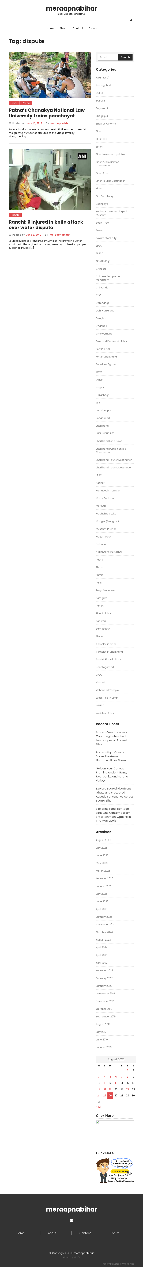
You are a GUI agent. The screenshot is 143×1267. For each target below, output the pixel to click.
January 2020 (104, 986)
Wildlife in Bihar (105, 713)
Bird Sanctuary (105, 196)
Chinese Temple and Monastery (108, 278)
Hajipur (100, 387)
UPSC (99, 674)
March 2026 (103, 871)
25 (104, 1095)
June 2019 (102, 1039)
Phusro (100, 567)
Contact (78, 28)
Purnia (99, 575)
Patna (26, 103)
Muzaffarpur (103, 536)
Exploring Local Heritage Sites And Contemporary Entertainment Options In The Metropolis (113, 815)
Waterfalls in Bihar (107, 698)
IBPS (98, 402)
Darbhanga (103, 303)
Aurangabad (103, 85)
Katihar (100, 483)
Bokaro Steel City (106, 238)
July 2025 (101, 894)
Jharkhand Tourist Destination (114, 460)
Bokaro (100, 230)
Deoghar (101, 318)
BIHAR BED (101, 139)
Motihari (101, 506)
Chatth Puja (103, 261)
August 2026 (103, 840)
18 (105, 1089)
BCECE (100, 93)
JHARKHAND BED (105, 433)
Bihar (14, 103)
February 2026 (104, 878)
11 (104, 1083)
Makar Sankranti (105, 498)
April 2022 (101, 963)
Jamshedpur (103, 410)
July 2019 (101, 1032)
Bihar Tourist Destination (111, 181)
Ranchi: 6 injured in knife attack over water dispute (46, 225)
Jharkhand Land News (109, 441)
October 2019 (104, 1009)
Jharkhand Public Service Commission (111, 450)
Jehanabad (103, 418)
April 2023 (101, 955)
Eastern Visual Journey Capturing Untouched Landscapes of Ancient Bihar (111, 738)
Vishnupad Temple (107, 690)
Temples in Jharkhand (109, 651)
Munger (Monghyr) (107, 521)
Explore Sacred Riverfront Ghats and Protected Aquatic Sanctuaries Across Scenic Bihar (114, 795)
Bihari (99, 188)
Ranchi (15, 215)
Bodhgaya (102, 204)
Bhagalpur (102, 116)
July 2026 (101, 847)
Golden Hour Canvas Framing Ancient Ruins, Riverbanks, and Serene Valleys (112, 774)
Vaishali (100, 682)
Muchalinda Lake (106, 513)
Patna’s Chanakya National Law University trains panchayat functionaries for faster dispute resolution (47, 118)
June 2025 (102, 901)
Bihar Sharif (103, 173)
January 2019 (104, 1047)
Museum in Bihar (106, 529)
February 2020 (104, 978)
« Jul (98, 1106)
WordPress (128, 1263)
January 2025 (104, 917)
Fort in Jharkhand (106, 356)
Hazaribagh (103, 395)
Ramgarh (101, 598)
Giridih (99, 379)
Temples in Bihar (106, 644)
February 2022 (104, 970)
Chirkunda (102, 287)
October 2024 (104, 932)
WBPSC (100, 705)
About (63, 28)
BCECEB (100, 100)
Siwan (99, 636)
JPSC (99, 475)
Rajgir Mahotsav (105, 590)
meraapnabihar (71, 8)
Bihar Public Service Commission (107, 163)
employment (104, 333)
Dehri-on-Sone (105, 310)
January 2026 (104, 886)
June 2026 (102, 855)
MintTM (77, 1257)
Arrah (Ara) (103, 77)
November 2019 (105, 1001)
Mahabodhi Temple (108, 490)
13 (116, 1083)
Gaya (99, 372)
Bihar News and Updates (110, 154)
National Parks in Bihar (109, 552)
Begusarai (102, 108)
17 (99, 1089)
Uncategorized (105, 667)
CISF (98, 295)
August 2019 (103, 1024)
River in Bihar (103, 613)
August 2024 (103, 940)
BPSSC (99, 253)
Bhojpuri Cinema (106, 123)
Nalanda (101, 544)
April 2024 (102, 947)
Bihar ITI (100, 146)
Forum (92, 28)
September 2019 (106, 1016)
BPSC (99, 245)
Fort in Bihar (103, 349)
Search (125, 57)
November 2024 (105, 924)
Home (50, 28)
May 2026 (102, 863)
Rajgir (99, 582)
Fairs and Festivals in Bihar (111, 341)
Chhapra (101, 268)
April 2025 (101, 909)
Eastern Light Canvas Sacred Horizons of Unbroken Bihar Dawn (111, 756)
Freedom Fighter (106, 364)
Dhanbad (101, 326)
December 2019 (105, 993)
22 (127, 1089)
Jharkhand (102, 425)
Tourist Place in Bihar (108, 659)
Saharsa (101, 621)
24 (98, 1095)
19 (110, 1089)
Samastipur (103, 628)
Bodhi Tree (102, 222)
